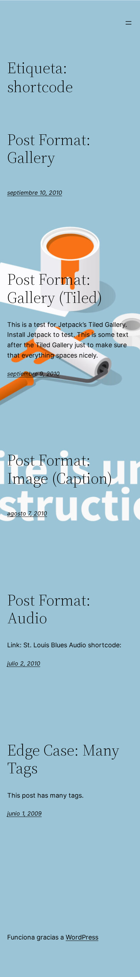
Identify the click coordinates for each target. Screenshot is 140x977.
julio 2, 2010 (23, 663)
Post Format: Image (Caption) (59, 469)
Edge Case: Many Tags (63, 759)
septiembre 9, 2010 (33, 373)
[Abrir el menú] (128, 23)
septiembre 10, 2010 (34, 192)
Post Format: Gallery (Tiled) (54, 288)
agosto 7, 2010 (27, 513)
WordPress (82, 937)
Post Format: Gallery (48, 149)
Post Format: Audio (48, 609)
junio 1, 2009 (24, 813)
